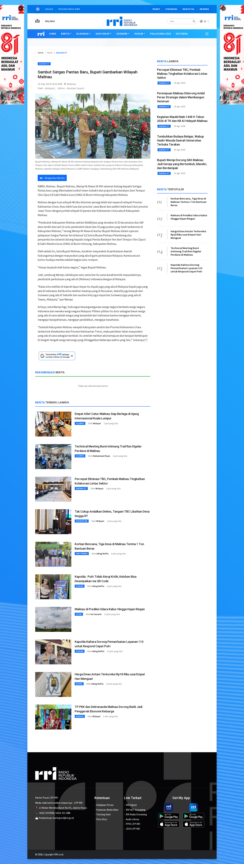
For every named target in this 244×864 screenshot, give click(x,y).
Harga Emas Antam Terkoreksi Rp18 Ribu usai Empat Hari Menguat (188, 235)
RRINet (156, 9)
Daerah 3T (44, 63)
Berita (65, 33)
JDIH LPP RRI (133, 828)
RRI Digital (131, 805)
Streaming (171, 9)
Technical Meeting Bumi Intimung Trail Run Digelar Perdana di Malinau (186, 251)
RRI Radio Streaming (136, 814)
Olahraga (82, 33)
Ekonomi (122, 33)
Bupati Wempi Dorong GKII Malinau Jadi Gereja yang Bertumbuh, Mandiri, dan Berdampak (182, 164)
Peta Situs (101, 819)
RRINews (204, 9)
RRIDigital (189, 9)
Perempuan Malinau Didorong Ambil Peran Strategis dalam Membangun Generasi (181, 97)
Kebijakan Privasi (105, 805)
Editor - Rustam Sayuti (71, 88)
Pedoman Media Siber (69, 9)
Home (52, 33)
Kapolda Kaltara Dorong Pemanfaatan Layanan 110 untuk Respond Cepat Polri (186, 268)
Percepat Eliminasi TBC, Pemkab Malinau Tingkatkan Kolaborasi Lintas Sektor (182, 73)
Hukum (138, 33)
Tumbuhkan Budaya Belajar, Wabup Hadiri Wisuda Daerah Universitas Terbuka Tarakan (180, 140)
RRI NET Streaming (136, 809)
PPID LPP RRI (133, 823)
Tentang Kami (103, 814)
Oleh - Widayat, (47, 88)
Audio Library (132, 819)
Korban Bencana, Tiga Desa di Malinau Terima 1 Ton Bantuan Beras (188, 202)
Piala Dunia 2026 (160, 33)
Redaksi (49, 9)
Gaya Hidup (103, 33)
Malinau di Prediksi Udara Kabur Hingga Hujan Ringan (110, 609)
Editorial (182, 33)
